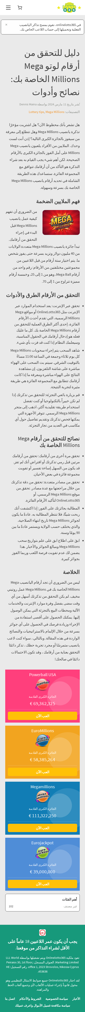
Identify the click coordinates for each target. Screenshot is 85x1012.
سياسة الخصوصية (57, 999)
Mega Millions (55, 112)
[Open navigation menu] (8, 7)
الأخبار (76, 999)
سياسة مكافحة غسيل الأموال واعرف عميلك (42, 1005)
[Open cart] (20, 7)
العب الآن (42, 716)
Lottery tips (36, 112)
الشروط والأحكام (30, 999)
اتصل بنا (10, 999)
